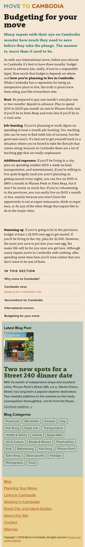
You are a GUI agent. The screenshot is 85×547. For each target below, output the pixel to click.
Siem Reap (13, 456)
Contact (10, 522)
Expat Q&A (54, 435)
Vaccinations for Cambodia (23, 300)
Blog (7, 481)
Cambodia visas (15, 287)
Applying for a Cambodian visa (22, 291)
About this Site (16, 516)
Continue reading (18, 407)
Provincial (12, 421)
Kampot (49, 421)
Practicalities (65, 442)
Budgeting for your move (22, 316)
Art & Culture (15, 442)
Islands (37, 435)
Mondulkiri (32, 421)
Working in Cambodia (22, 502)
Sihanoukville (35, 456)
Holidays (56, 456)
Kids (9, 449)
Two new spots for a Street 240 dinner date (38, 372)
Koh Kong (45, 449)
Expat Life (31, 428)
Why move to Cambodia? (22, 279)
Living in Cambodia (20, 495)
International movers (19, 308)
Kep (63, 421)
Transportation (53, 428)
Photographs (14, 463)
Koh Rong (12, 428)
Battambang (25, 449)
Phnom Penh (66, 449)
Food (32, 463)
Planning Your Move (20, 488)
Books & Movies (40, 442)
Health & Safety (16, 435)
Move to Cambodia (34, 6)
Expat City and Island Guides (28, 509)
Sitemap (11, 529)
